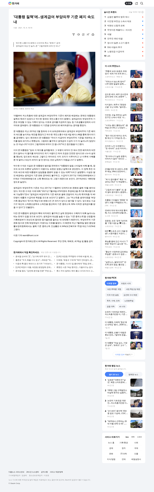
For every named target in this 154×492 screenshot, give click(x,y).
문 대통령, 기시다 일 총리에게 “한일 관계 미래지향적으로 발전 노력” (75, 263)
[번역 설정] (83, 34)
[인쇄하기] (92, 34)
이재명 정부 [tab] (111, 283)
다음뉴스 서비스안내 (16, 472)
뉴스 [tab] (127, 437)
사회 (136, 442)
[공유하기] (136, 3)
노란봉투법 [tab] (128, 300)
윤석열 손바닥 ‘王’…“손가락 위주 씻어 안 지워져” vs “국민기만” (34, 256)
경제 (111, 448)
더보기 (123, 354)
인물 (136, 453)
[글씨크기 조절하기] (88, 34)
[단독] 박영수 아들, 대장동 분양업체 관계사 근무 (34, 267)
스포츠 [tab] (139, 437)
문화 (111, 453)
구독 (129, 3)
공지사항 (44, 472)
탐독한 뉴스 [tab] (133, 374)
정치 (124, 448)
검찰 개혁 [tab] (111, 306)
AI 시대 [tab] (122, 306)
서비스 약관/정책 (56, 472)
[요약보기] (73, 34)
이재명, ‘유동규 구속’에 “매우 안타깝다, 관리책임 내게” (75, 260)
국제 (136, 448)
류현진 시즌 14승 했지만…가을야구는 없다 (74, 267)
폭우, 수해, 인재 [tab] (113, 300)
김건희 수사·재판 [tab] (130, 295)
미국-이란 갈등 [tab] (113, 295)
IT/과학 (124, 453)
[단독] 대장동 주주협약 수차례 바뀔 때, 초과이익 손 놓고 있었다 (75, 256)
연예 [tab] (132, 437)
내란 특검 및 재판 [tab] (133, 289)
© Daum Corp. (14, 483)
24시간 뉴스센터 (32, 472)
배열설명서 (136, 459)
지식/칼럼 (111, 459)
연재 (124, 459)
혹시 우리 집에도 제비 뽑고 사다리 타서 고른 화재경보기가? (75, 271)
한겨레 (15, 3)
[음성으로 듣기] (78, 34)
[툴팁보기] (142, 12)
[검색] (142, 3)
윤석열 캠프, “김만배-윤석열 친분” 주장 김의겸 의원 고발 (34, 271)
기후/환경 (123, 442)
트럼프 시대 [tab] (126, 283)
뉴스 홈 (111, 442)
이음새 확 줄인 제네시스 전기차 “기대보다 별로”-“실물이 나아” (34, 263)
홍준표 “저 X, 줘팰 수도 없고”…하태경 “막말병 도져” (34, 260)
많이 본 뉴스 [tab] (114, 374)
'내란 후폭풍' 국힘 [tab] (114, 289)
